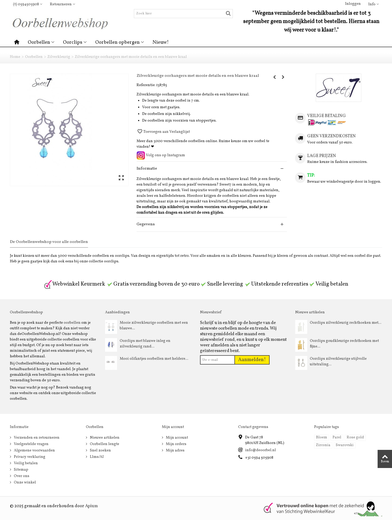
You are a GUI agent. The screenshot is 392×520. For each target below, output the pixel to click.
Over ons (21, 476)
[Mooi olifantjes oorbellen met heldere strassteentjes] (111, 362)
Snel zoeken (100, 450)
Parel (337, 437)
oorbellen (72, 322)
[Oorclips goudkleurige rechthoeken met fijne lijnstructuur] (301, 344)
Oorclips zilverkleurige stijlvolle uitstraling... (338, 361)
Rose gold (355, 437)
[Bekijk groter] (121, 178)
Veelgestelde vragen (31, 444)
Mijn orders (175, 444)
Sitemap (20, 469)
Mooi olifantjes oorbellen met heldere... (154, 358)
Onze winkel (24, 482)
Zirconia (323, 445)
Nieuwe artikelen (104, 437)
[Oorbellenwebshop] (62, 22)
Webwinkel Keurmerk (78, 284)
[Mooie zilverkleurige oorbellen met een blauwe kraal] (111, 326)
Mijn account (176, 437)
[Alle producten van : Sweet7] (338, 88)
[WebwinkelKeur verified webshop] (319, 508)
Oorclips (72, 42)
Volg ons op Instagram (165, 155)
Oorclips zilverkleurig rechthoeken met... (345, 322)
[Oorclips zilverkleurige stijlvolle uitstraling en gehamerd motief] (301, 362)
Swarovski (345, 445)
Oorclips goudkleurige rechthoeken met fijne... (344, 343)
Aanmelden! (252, 359)
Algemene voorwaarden (34, 450)
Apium (91, 506)
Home (15, 56)
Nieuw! (161, 42)
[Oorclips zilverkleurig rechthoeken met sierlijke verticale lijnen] (301, 326)
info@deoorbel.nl (260, 450)
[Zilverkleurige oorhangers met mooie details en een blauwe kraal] (69, 130)
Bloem (321, 437)
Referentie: (146, 85)
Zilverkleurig (58, 56)
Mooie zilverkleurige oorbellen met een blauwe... (154, 325)
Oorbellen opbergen (117, 42)
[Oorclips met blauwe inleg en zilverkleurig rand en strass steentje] (111, 344)
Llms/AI (96, 456)
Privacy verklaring (29, 456)
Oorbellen (39, 42)
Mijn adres (175, 450)
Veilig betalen (25, 463)
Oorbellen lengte (104, 444)
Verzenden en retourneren (36, 437)
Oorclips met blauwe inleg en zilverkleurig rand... (145, 343)
